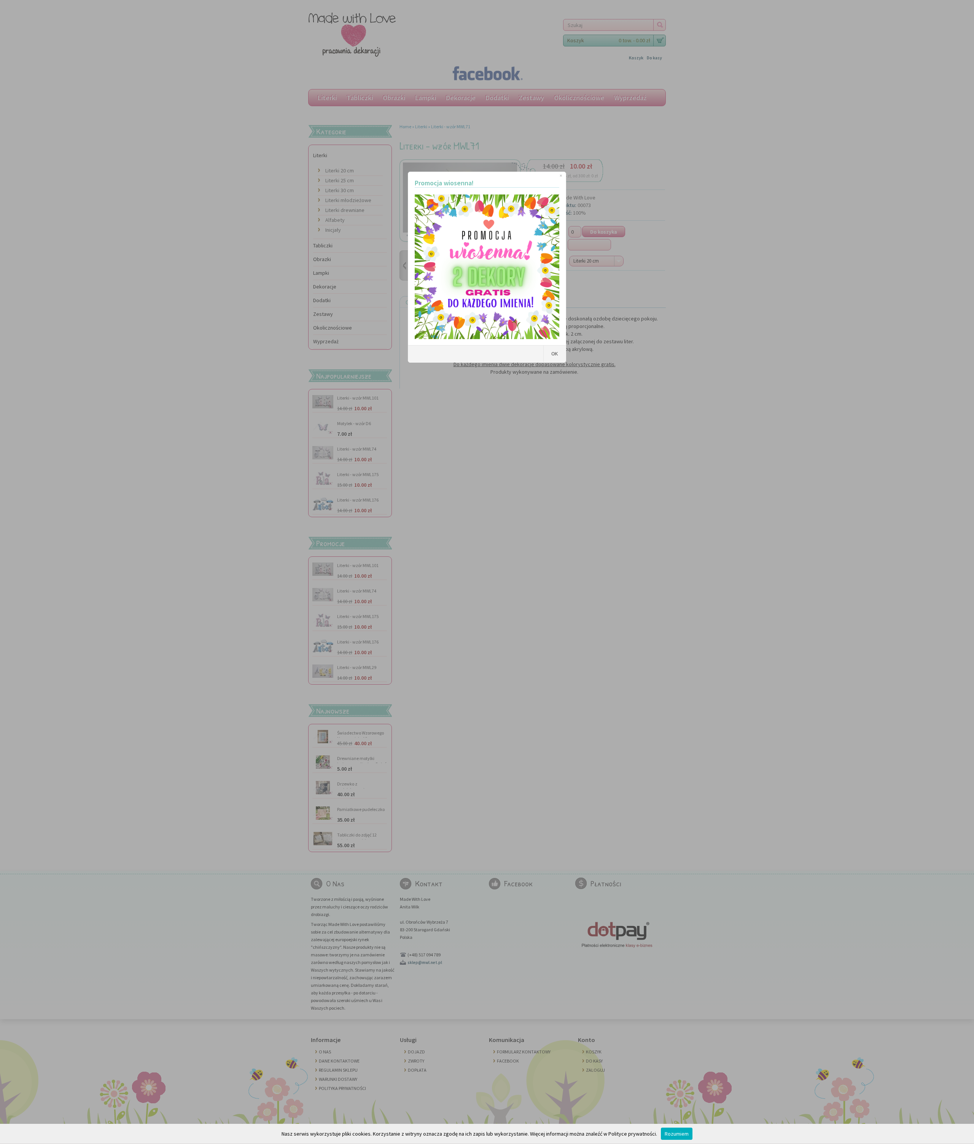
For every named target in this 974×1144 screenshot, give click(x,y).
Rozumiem (677, 1133)
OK (554, 354)
